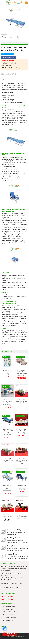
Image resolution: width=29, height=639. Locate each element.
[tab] (14, 80)
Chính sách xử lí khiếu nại (9, 617)
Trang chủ (4, 43)
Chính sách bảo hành (8, 620)
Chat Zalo (8, 54)
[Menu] (2, 3)
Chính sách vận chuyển (9, 609)
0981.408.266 (12, 63)
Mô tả (3, 80)
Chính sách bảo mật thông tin (10, 614)
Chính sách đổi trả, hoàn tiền (10, 612)
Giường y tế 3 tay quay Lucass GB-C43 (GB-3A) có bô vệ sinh (21, 461)
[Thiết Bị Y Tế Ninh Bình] (14, 3)
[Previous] (3, 20)
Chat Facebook (9, 57)
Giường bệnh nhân (13, 43)
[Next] (25, 20)
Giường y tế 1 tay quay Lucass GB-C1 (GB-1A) (7, 460)
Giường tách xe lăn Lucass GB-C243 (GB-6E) (7, 516)
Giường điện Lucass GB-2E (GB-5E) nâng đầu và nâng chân (21, 516)
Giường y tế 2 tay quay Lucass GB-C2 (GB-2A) (21, 401)
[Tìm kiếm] (26, 3)
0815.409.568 (7, 65)
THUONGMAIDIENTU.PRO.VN (16, 637)
